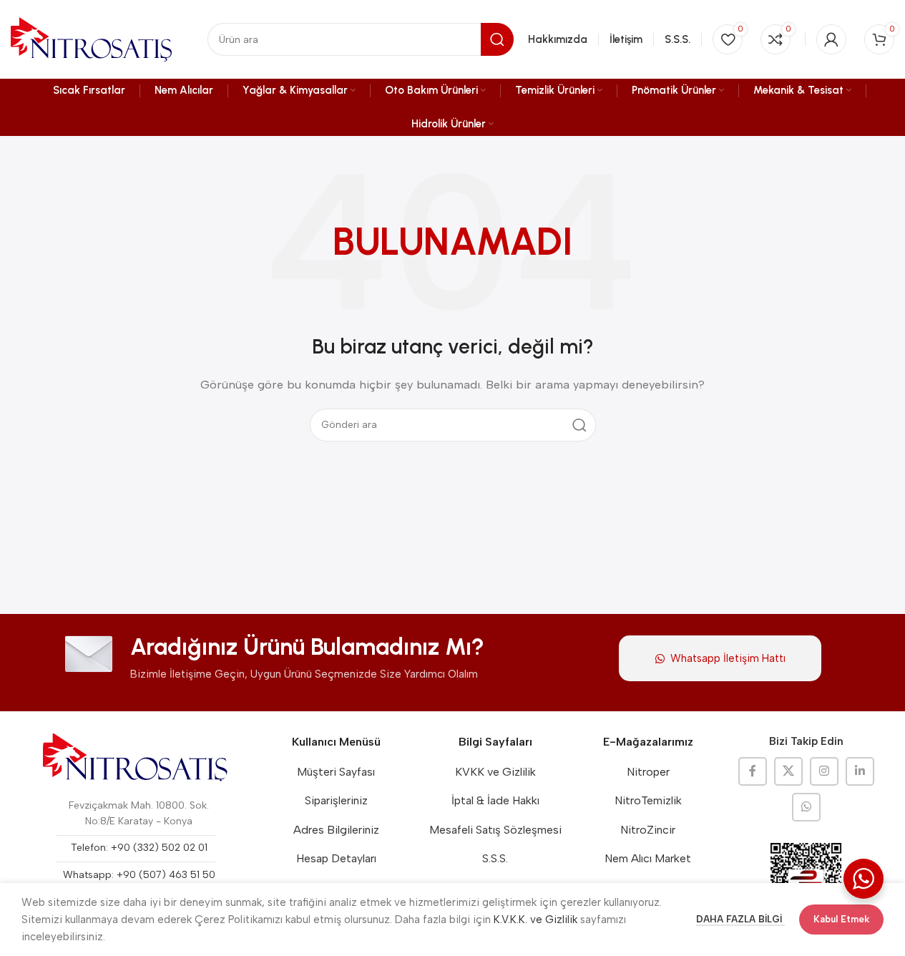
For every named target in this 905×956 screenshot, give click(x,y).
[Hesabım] (831, 39)
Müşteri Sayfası (336, 772)
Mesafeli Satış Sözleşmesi (495, 829)
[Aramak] (579, 425)
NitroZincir (647, 829)
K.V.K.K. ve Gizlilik (535, 919)
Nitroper (648, 772)
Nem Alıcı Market (648, 858)
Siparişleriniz (336, 800)
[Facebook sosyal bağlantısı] (752, 771)
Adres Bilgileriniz (336, 829)
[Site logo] (91, 38)
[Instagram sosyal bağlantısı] (824, 771)
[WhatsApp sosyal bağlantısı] (806, 807)
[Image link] (135, 757)
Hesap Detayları (336, 858)
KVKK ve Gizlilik (495, 772)
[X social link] (788, 771)
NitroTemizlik (648, 800)
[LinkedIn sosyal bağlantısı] (860, 771)
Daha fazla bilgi (740, 919)
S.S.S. (495, 858)
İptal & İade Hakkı (495, 800)
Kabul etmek (841, 919)
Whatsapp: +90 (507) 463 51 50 (139, 875)
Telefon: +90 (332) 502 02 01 (139, 848)
